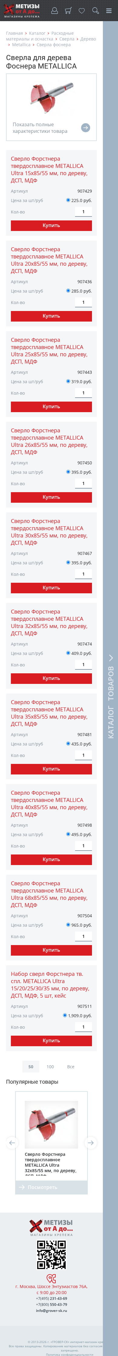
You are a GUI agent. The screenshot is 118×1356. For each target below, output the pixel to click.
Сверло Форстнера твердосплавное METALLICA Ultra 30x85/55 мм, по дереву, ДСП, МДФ (49, 531)
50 (30, 1066)
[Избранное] (82, 11)
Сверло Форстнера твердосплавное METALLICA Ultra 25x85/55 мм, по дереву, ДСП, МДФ (49, 350)
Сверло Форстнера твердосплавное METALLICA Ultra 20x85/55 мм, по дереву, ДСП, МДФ (49, 259)
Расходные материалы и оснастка (40, 36)
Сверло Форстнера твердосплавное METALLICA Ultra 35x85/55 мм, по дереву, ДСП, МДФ (49, 712)
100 (50, 1066)
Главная (14, 33)
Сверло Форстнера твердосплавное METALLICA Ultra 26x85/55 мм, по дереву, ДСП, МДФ (49, 441)
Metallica (21, 44)
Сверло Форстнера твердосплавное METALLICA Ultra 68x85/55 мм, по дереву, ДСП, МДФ (49, 894)
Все (70, 1066)
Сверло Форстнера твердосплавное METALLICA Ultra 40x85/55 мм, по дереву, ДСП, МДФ (49, 803)
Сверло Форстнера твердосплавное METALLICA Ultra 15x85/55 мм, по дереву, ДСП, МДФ (49, 169)
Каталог (37, 33)
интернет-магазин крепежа (90, 1342)
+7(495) (51, 1298)
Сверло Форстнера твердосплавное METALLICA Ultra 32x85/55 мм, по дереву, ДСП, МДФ (49, 622)
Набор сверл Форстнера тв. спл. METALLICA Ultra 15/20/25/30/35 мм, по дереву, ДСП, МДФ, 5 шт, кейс (50, 984)
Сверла (66, 39)
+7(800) (51, 1304)
